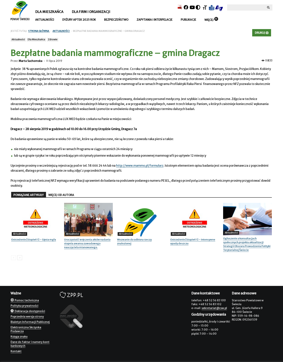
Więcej (209, 20)
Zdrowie (52, 39)
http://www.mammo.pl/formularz (139, 165)
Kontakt (16, 351)
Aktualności (44, 19)
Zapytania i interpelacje (154, 19)
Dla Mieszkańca (36, 39)
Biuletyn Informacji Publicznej (30, 322)
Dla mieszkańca (49, 12)
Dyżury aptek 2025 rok (79, 19)
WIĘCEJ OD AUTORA (61, 195)
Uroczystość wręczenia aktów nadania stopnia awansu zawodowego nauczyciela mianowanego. (87, 243)
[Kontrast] (198, 7)
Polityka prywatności (24, 305)
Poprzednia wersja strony (27, 316)
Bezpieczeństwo (116, 19)
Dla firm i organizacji (91, 12)
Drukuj (260, 32)
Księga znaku (19, 336)
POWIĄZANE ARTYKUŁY (28, 195)
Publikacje (188, 19)
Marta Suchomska (30, 61)
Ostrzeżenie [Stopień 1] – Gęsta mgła (33, 239)
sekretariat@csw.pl (214, 308)
